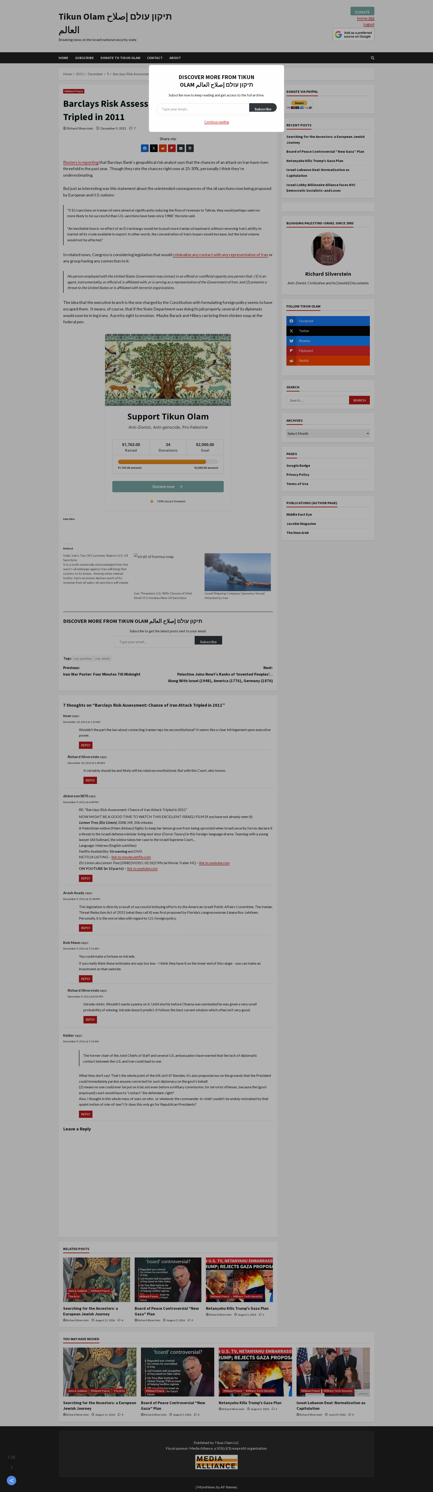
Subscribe (263, 109)
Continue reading (216, 122)
